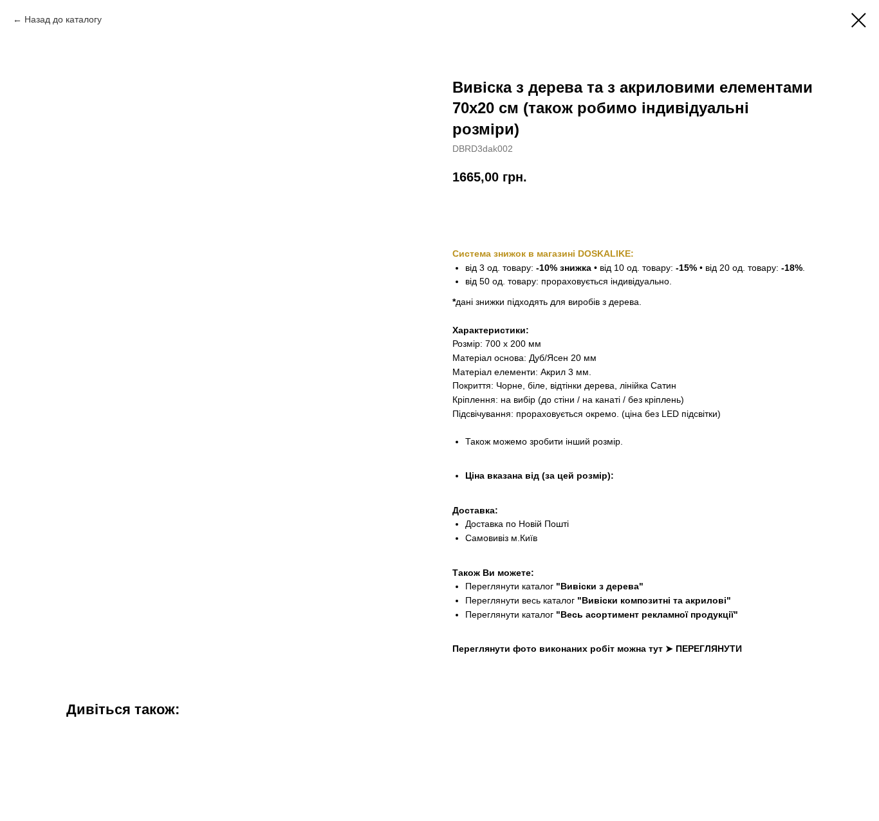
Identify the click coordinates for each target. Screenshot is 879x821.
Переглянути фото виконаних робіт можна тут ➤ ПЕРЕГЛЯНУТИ (597, 648)
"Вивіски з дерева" (599, 586)
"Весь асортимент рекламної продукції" (647, 614)
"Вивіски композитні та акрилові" (654, 600)
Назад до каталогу (63, 19)
